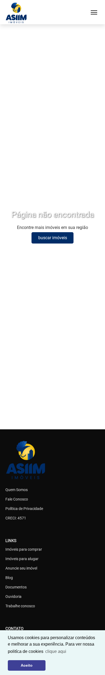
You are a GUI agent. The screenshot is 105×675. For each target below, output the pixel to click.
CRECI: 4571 (15, 518)
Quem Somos (16, 490)
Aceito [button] (27, 665)
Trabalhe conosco (20, 606)
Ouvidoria (13, 596)
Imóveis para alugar (21, 559)
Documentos (16, 587)
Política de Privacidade (24, 508)
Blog (9, 577)
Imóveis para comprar (23, 549)
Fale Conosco (16, 499)
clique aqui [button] (55, 651)
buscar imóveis (52, 237)
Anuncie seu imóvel (21, 568)
